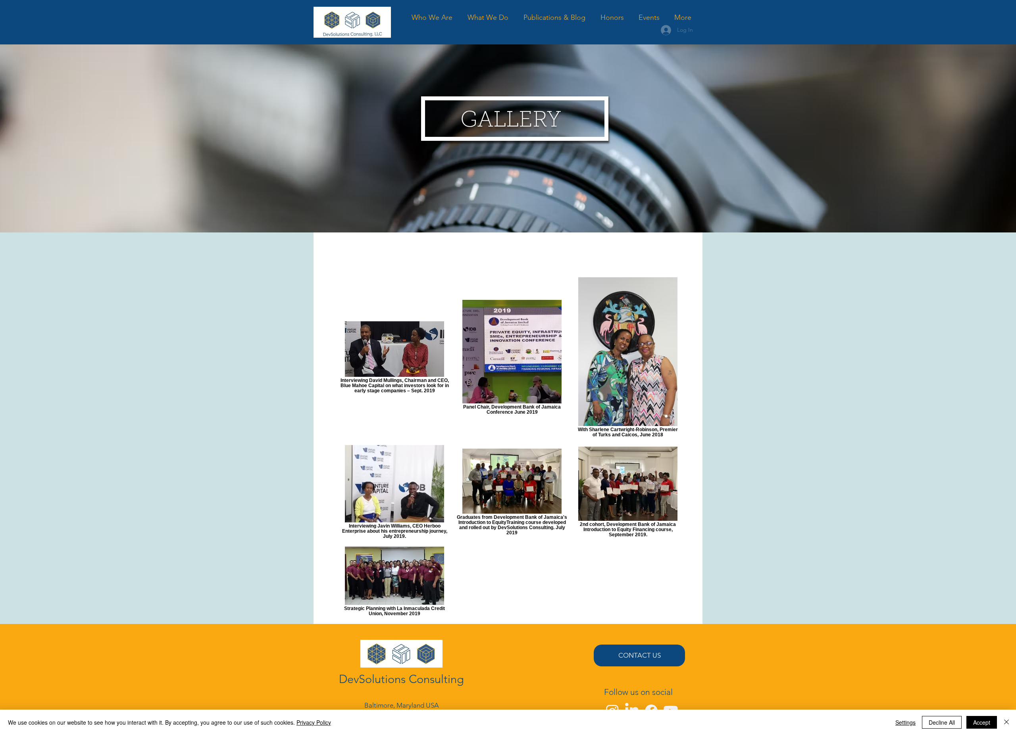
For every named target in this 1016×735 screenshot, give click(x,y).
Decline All (942, 722)
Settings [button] (905, 722)
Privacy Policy (313, 722)
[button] (488, 17)
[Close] (1006, 722)
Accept (981, 722)
